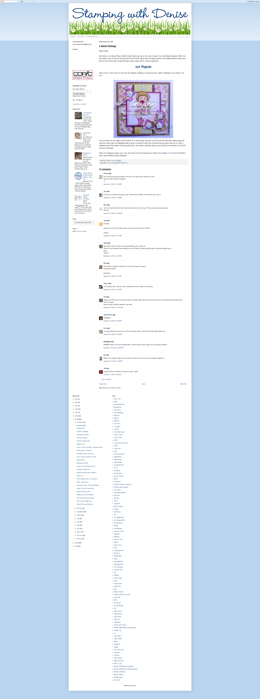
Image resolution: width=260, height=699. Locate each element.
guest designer (118, 506)
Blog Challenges (118, 413)
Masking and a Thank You (84, 451)
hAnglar (116, 509)
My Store (117, 553)
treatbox (116, 652)
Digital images (118, 462)
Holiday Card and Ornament (85, 495)
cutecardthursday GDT (121, 443)
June (78, 522)
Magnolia (116, 537)
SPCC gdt (117, 619)
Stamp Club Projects (120, 625)
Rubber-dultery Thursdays (122, 595)
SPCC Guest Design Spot (84, 501)
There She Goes (119, 650)
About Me (81, 36)
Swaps (116, 641)
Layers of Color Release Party (86, 466)
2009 (77, 419)
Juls (105, 368)
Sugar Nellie (117, 636)
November (80, 426)
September (80, 512)
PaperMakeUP (118, 562)
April (78, 529)
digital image (117, 460)
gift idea (116, 498)
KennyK (116, 526)
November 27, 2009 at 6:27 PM (113, 290)
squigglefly (117, 622)
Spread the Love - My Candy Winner (88, 485)
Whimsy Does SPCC (82, 463)
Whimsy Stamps (118, 674)
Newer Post (103, 384)
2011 (76, 412)
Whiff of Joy (118, 664)
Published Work (92, 36)
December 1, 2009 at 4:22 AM (112, 375)
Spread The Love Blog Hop (85, 504)
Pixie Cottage (118, 578)
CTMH (115, 440)
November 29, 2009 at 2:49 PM (113, 321)
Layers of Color (119, 531)
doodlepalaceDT (119, 465)
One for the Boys (82, 438)
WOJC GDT (117, 680)
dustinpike (117, 471)
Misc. (115, 548)
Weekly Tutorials (119, 661)
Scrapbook (117, 603)
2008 (77, 543)
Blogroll (116, 418)
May (78, 525)
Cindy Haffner (108, 315)
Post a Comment (106, 379)
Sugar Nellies (118, 639)
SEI (115, 608)
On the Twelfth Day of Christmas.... (87, 479)
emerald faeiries (119, 476)
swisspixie (117, 644)
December (80, 422)
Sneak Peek (117, 617)
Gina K (116, 501)
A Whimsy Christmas (83, 435)
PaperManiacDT (118, 564)
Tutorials (116, 655)
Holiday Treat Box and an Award (86, 473)
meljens (116, 542)
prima (115, 581)
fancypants (117, 482)
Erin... (105, 328)
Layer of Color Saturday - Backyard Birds (90, 447)
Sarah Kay (117, 597)
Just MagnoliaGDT (119, 520)
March (79, 532)
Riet (105, 263)
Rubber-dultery (119, 592)
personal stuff (118, 570)
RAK (115, 589)
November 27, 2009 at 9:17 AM (113, 236)
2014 (76, 402)
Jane (105, 191)
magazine (116, 534)
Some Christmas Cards (83, 492)
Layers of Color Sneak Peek (85, 488)
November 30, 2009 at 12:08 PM (113, 348)
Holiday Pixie (80, 460)
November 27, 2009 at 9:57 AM (113, 256)
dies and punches (119, 454)
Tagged (116, 647)
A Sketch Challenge (82, 432)
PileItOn (116, 575)
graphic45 (117, 504)
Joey (105, 221)
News (115, 559)
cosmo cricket (118, 435)
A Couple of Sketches (83, 469)
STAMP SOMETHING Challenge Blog (125, 628)
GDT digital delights (120, 493)
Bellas (115, 402)
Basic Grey (107, 163)
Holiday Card (80, 444)
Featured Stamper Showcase (122, 484)
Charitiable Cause (119, 432)
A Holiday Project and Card (85, 454)
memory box (117, 545)
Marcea (106, 173)
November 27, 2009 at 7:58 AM (113, 198)
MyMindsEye (118, 556)
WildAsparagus (118, 677)
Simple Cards (118, 611)
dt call (116, 468)
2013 (76, 406)
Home (73, 36)
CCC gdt (116, 429)
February (80, 535)
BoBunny (116, 421)
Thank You (80, 476)
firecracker (117, 490)
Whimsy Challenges (119, 672)
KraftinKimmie (118, 528)
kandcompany (118, 523)
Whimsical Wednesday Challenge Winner (126, 669)
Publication (117, 586)
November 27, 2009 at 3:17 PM (113, 276)
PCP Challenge (118, 567)
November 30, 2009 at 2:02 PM (113, 361)
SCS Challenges (118, 606)
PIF (115, 573)
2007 (76, 546)
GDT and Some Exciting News (85, 498)
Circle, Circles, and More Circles (86, 457)
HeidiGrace (117, 512)
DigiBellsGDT (117, 457)
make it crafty (118, 539)
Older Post (183, 384)
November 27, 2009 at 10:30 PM (113, 308)
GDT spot (117, 495)
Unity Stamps (118, 658)
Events (116, 479)
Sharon (106, 284)
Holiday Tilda (80, 428)
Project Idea (118, 584)
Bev (105, 355)
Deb (105, 297)
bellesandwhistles (119, 404)
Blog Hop (116, 415)
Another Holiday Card (83, 441)
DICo (115, 451)
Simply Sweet (118, 614)
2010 (77, 416)
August (79, 515)
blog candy (117, 410)
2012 (76, 409)
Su (114, 633)
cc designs (117, 426)
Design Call (117, 448)
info (115, 515)
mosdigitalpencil (119, 550)
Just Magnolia (172, 153)
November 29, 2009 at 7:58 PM (113, 334)
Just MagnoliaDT (115, 163)
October (79, 508)
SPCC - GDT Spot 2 (82, 482)
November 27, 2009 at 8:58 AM (113, 213)
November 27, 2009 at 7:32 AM (113, 184)
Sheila (105, 243)
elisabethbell (118, 473)
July (78, 519)
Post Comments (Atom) (114, 388)
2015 (76, 399)
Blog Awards (117, 407)
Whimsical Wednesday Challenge (123, 666)
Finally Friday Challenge (121, 487)
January (79, 539)
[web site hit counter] (80, 231)
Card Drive (117, 424)
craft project (118, 437)
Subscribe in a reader (79, 104)
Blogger (134, 686)
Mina (105, 205)
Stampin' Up (124, 163)
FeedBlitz (83, 96)
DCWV (116, 446)
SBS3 (115, 600)
